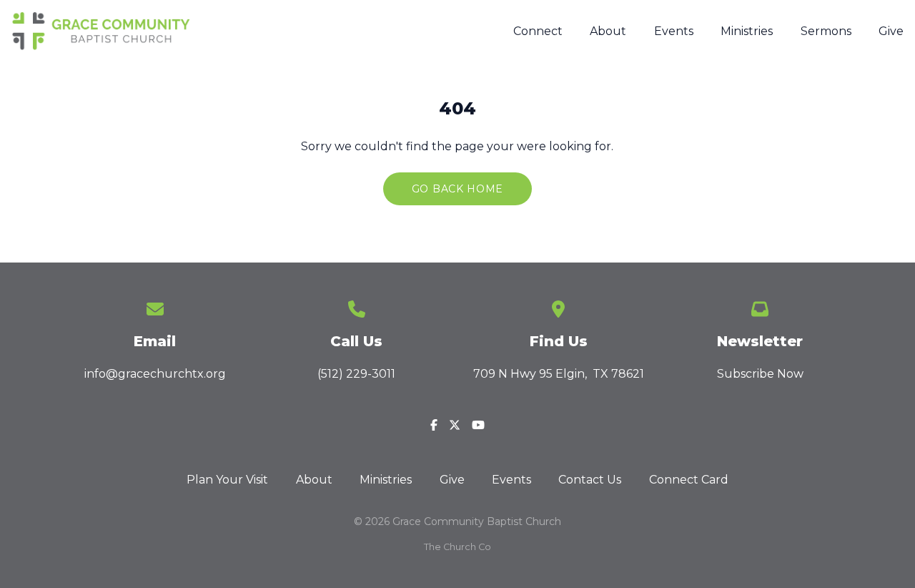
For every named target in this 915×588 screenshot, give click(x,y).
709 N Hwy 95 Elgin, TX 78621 (558, 374)
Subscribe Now (760, 374)
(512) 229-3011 (356, 374)
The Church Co (457, 547)
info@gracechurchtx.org (155, 374)
